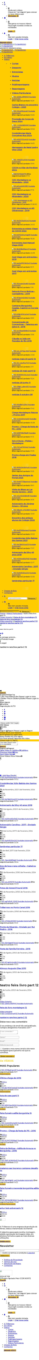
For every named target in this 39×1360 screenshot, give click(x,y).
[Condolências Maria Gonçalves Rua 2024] (25, 127)
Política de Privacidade (13, 1260)
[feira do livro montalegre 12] (16, 1004)
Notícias (16, 80)
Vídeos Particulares (21, 93)
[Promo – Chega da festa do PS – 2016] (25, 421)
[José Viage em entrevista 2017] (25, 265)
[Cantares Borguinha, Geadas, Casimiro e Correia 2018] (25, 300)
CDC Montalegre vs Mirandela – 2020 (21, 181)
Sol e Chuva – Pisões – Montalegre (22, 442)
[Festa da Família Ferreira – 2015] (17, 943)
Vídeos (7, 59)
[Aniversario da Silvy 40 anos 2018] (25, 546)
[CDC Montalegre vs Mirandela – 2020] (19, 174)
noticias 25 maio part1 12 (23, 371)
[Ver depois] (4, 4)
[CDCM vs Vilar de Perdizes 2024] (25, 162)
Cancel (3, 693)
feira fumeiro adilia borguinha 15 (16, 1113)
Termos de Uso (10, 1262)
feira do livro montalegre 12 (13, 1007)
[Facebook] (4, 3)
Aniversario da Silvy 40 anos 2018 (16, 805)
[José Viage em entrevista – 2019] (25, 251)
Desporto (16, 68)
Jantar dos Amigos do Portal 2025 (22, 476)
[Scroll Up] (2, 633)
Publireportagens (20, 84)
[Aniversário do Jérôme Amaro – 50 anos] (25, 498)
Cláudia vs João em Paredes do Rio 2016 (22, 339)
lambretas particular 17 (23, 581)
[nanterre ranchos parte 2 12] (17, 1014)
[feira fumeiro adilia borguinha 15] (16, 1105)
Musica (15, 76)
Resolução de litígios (12, 1264)
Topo (2, 1280)
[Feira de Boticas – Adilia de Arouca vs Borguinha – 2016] (16, 1141)
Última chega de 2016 (10, 1078)
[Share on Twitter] (4, 712)
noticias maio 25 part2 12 (24, 359)
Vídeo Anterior (6, 1002)
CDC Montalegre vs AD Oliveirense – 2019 (23, 209)
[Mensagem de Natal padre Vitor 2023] (25, 141)
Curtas (15, 63)
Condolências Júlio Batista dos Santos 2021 (24, 539)
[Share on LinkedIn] (4, 719)
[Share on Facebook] (4, 710)
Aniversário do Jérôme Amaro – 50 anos (23, 505)
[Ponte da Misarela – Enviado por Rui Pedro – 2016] (16, 921)
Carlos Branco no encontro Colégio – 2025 (25, 106)
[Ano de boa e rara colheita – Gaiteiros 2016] (16, 860)
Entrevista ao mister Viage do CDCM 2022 (25, 229)
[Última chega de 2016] (16, 1070)
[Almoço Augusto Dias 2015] (17, 962)
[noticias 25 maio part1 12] (25, 365)
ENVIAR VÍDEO (6, 42)
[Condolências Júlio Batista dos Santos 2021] (25, 532)
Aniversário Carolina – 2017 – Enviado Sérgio (25, 567)
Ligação (31, 1253)
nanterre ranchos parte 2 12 (13, 1017)
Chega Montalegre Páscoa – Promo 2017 (25, 413)
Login (10, 39)
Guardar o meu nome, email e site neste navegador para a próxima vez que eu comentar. (17, 1051)
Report (3, 747)
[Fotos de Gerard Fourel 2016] (15, 882)
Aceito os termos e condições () (18, 1253)
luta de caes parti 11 (9, 1095)
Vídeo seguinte (6, 1012)
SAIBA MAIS (5, 1241)
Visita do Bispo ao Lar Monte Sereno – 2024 (22, 490)
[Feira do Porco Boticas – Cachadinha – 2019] (25, 286)
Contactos (8, 593)
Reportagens (18, 89)
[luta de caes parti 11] (16, 1088)
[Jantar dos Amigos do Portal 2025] (25, 469)
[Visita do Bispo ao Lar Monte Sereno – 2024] (25, 484)
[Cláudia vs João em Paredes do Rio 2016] (25, 333)
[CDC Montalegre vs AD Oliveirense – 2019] (25, 202)
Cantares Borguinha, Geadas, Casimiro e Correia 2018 (25, 307)
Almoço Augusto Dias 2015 (13, 968)
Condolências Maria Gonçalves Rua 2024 (22, 134)
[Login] (4, 33)
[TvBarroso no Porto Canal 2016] (16, 901)
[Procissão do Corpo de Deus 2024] (25, 113)
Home (2, 614)
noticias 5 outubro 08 (22, 394)
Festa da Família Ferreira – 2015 (15, 949)
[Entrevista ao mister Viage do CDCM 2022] (25, 223)
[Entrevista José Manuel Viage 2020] (25, 237)
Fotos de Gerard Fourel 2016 (14, 888)
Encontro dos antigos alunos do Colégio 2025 (23, 519)
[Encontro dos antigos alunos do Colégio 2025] (25, 512)
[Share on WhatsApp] (4, 715)
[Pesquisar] (4, 596)
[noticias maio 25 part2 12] (25, 353)
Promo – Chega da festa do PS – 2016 (18, 1131)
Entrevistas (17, 72)
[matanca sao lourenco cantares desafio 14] (17, 1160)
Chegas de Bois (10, 591)
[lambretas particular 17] (25, 575)
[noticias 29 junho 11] (25, 377)
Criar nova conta (21, 39)
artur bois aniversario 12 (11, 1208)
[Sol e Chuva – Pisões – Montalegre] (25, 435)
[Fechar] (0, 633)
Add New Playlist (8, 775)
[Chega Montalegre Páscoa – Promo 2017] (25, 407)
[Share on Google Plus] (4, 714)
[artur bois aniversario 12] (16, 1200)
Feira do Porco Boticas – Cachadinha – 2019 (23, 292)
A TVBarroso (9, 56)
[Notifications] (5, 18)
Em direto (8, 58)
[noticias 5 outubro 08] (25, 389)
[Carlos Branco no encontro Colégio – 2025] (25, 99)
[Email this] (5, 717)
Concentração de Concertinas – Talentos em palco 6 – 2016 (25, 324)
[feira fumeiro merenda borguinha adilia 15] (16, 1180)
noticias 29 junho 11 (21, 382)
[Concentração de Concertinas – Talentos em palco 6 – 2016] (25, 316)
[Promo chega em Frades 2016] (25, 449)
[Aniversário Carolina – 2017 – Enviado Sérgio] (25, 561)
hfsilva (4, 1082)
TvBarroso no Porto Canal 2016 (15, 907)
